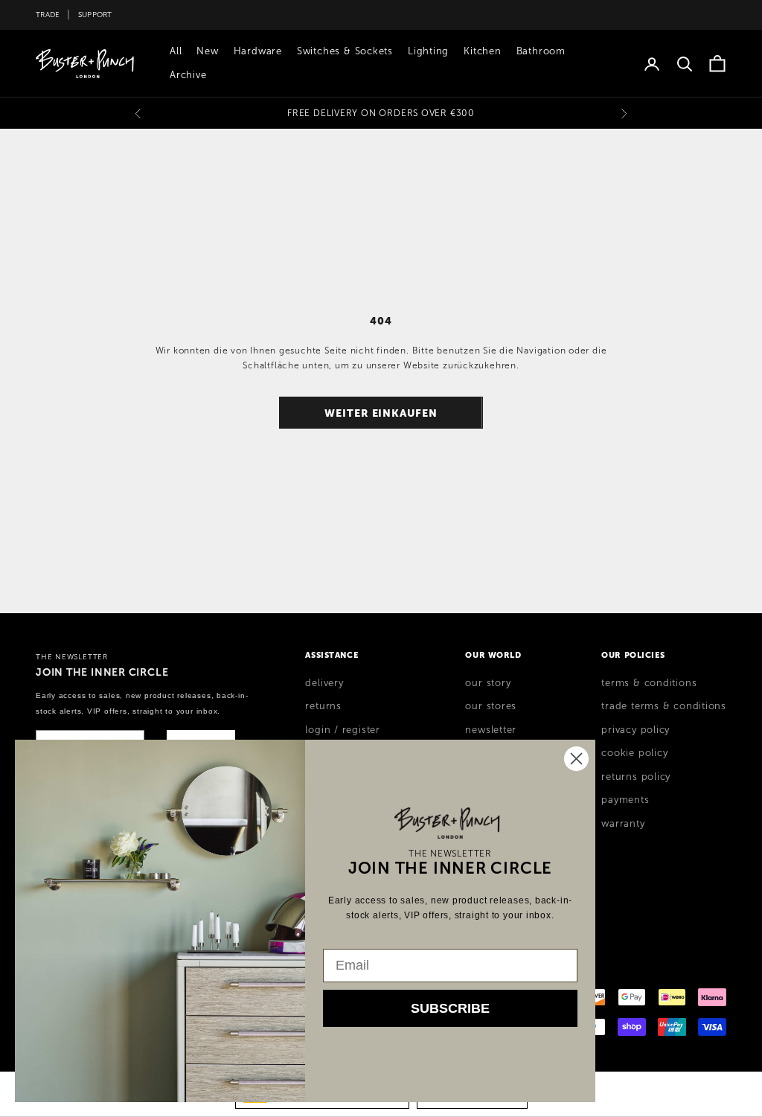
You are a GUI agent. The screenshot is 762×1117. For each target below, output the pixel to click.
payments (625, 800)
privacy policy (635, 730)
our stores (490, 706)
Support (95, 14)
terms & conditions (649, 683)
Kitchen (482, 51)
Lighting (428, 51)
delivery (324, 683)
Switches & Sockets (345, 51)
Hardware (258, 51)
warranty (622, 824)
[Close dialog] (576, 759)
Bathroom (541, 51)
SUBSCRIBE (450, 1008)
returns (323, 706)
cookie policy (634, 753)
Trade (48, 14)
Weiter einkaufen (381, 413)
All (176, 51)
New (207, 51)
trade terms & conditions (663, 706)
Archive (188, 75)
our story (487, 683)
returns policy (635, 777)
